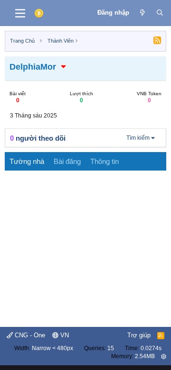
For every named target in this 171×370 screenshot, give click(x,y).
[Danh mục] (20, 13)
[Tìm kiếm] (160, 13)
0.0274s (151, 348)
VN (63, 335)
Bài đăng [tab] (67, 161)
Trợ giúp (139, 335)
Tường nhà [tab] (27, 161)
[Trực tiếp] (143, 13)
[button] (63, 67)
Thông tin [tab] (104, 161)
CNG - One (29, 335)
